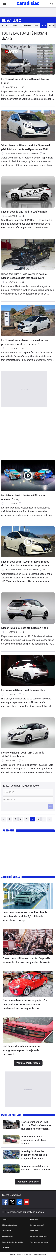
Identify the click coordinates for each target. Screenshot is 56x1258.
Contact (4, 1219)
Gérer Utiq (5, 1248)
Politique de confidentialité (38, 1236)
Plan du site (34, 1231)
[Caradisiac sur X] (12, 1202)
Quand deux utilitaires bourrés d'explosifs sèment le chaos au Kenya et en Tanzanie (26, 960)
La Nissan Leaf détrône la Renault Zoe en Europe (25, 81)
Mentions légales (7, 1236)
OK (50, 806)
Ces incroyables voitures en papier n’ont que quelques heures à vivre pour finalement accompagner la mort (25, 1004)
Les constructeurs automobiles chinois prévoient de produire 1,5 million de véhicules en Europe (25, 916)
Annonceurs (34, 1219)
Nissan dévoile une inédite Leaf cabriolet (24, 211)
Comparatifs (26, 25)
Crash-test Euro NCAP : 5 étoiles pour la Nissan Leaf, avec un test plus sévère (24, 275)
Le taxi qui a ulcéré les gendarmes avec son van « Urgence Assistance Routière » (34, 1155)
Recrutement (6, 1231)
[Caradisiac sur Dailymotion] (20, 1202)
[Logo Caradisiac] (28, 6)
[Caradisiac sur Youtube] (26, 1202)
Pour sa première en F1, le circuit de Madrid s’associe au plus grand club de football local (36, 1126)
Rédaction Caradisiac (9, 1225)
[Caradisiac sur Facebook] (5, 1202)
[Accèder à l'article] (28, 896)
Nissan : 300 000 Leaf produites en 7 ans (24, 627)
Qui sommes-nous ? (37, 1225)
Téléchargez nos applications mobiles (24, 1212)
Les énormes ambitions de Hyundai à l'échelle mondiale (36, 1168)
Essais (14, 25)
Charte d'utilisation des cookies (12, 1242)
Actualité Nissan (10, 877)
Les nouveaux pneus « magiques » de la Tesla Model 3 (33, 1140)
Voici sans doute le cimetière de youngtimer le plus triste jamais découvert (21, 1050)
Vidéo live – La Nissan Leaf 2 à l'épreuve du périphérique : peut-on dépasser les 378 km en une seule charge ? (26, 147)
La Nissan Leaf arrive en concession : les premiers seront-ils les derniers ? (24, 342)
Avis (36, 25)
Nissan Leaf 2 (11, 20)
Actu (44, 25)
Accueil (5, 25)
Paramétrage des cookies (39, 1242)
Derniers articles (11, 1114)
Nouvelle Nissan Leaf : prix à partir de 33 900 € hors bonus (22, 754)
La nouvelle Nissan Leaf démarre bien (23, 690)
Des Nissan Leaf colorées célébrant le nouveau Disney (23, 497)
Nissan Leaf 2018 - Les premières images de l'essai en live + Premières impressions (25, 563)
